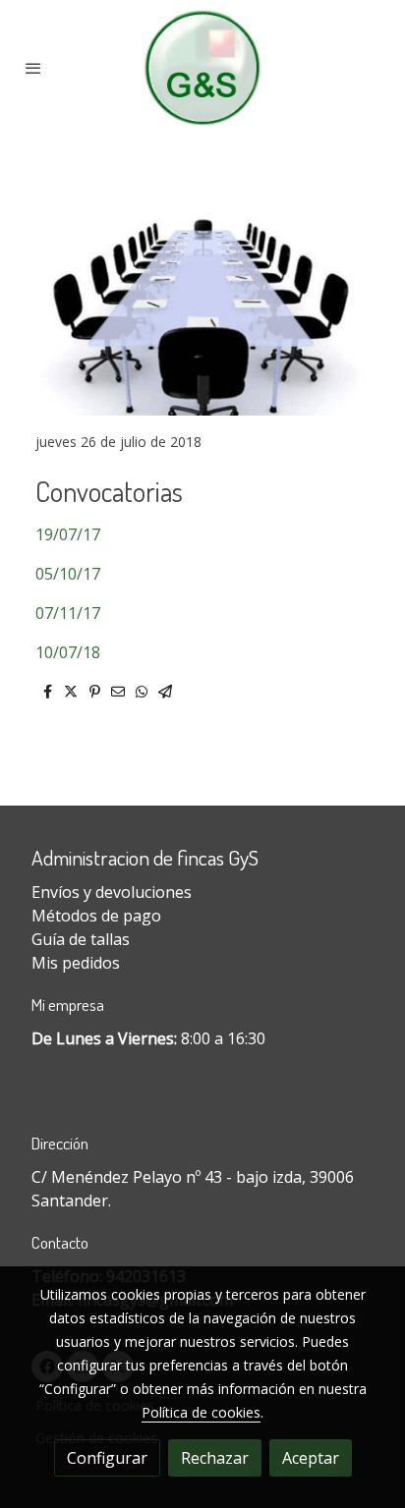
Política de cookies (201, 1412)
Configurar (107, 1458)
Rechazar (215, 1458)
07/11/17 (67, 613)
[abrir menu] (33, 68)
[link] (202, 68)
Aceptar (310, 1458)
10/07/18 (67, 652)
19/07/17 (67, 534)
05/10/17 (67, 574)
